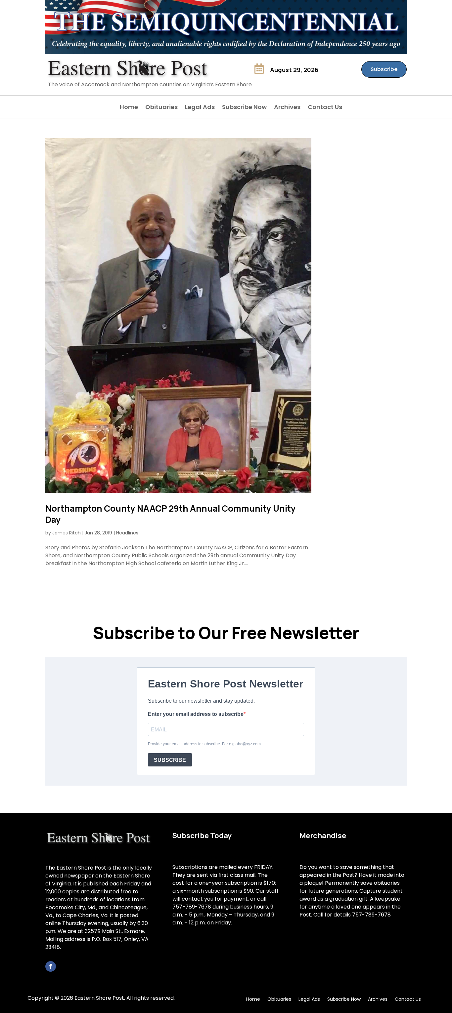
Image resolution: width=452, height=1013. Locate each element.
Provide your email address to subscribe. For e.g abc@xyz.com (204, 744)
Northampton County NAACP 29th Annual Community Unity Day (170, 514)
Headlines (127, 532)
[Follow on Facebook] (50, 966)
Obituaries (161, 108)
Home (129, 108)
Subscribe (384, 69)
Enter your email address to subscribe (196, 714)
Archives (287, 108)
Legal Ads (200, 108)
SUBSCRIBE (170, 760)
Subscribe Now (244, 108)
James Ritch (66, 532)
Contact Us (325, 108)
